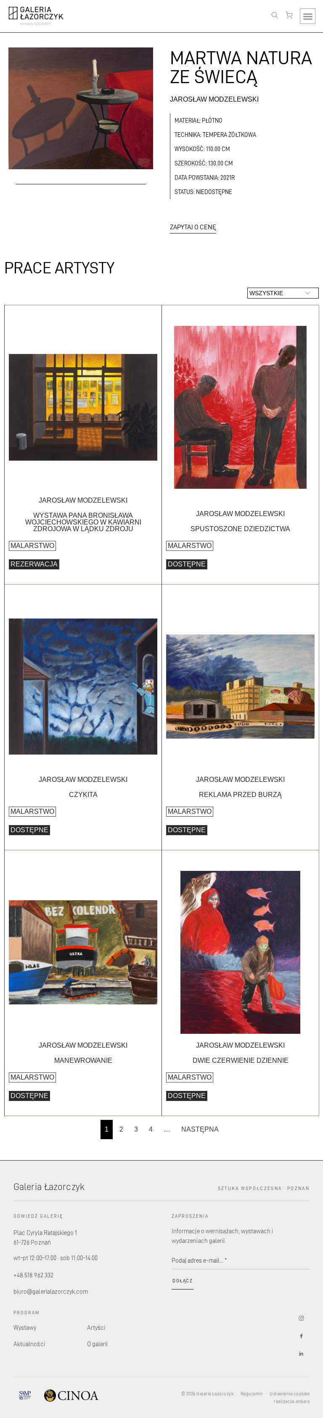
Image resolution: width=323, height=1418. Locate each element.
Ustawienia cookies (290, 1394)
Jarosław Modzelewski (214, 99)
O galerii (97, 1344)
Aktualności (29, 1344)
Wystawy (24, 1328)
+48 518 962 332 (33, 1275)
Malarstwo (32, 545)
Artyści (96, 1328)
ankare (303, 1401)
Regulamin (252, 1394)
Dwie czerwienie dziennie (241, 1060)
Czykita (83, 794)
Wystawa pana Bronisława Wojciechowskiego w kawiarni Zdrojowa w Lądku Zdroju (83, 522)
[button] (307, 16)
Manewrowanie (83, 1060)
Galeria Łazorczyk (49, 1186)
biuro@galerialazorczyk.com (50, 1291)
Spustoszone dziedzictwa (240, 528)
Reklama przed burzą (240, 794)
